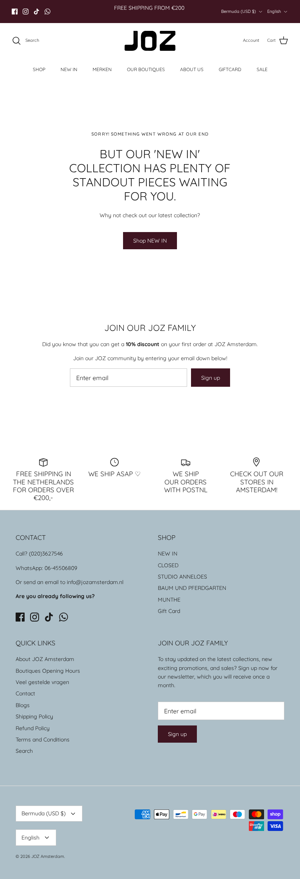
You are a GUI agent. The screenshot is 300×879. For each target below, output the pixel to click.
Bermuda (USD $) (238, 11)
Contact (25, 693)
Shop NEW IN (150, 240)
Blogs (23, 705)
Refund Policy (33, 728)
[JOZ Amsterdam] (150, 41)
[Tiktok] (36, 11)
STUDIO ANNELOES (182, 576)
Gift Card (169, 611)
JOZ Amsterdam (47, 856)
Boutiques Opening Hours (48, 670)
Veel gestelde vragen (42, 682)
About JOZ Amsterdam (45, 659)
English (274, 11)
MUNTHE (169, 599)
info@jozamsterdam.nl (95, 582)
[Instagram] (26, 11)
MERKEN (102, 69)
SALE (262, 69)
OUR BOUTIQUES (146, 69)
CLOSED (168, 565)
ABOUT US (192, 69)
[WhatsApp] (47, 11)
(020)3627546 (46, 553)
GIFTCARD (230, 69)
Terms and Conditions (43, 739)
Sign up (210, 377)
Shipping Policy (34, 716)
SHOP (39, 69)
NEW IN (69, 69)
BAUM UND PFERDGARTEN (192, 587)
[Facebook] (15, 11)
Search (24, 750)
